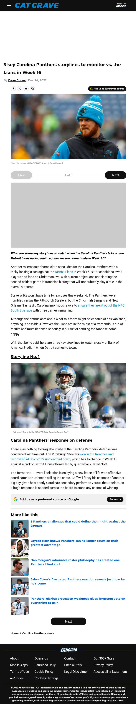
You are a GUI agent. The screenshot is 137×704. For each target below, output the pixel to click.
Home (15, 633)
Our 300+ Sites (103, 658)
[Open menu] (9, 5)
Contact (69, 658)
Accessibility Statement (110, 671)
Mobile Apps (19, 665)
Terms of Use (19, 671)
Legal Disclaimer (76, 671)
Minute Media (26, 687)
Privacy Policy (103, 665)
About (14, 658)
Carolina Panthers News (38, 633)
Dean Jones (17, 80)
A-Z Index (17, 678)
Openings (41, 658)
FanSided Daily (45, 665)
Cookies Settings (47, 678)
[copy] (32, 88)
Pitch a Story (73, 665)
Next (115, 175)
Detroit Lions (64, 272)
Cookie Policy (44, 671)
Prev (21, 175)
